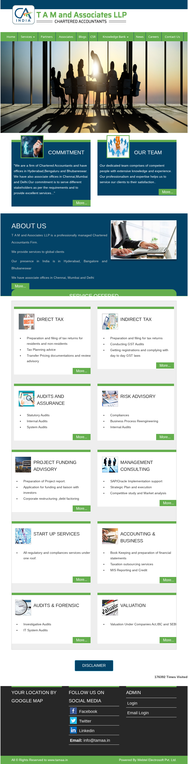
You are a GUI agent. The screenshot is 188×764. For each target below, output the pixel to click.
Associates (66, 37)
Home (11, 37)
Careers (153, 37)
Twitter (85, 721)
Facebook (88, 711)
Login (132, 703)
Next (177, 89)
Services (27, 37)
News (140, 37)
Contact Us (172, 37)
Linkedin (86, 730)
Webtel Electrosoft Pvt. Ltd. (157, 760)
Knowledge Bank (114, 37)
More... (81, 203)
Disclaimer (94, 665)
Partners (47, 37)
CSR (93, 37)
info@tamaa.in (96, 740)
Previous (11, 89)
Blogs (82, 37)
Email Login (138, 713)
